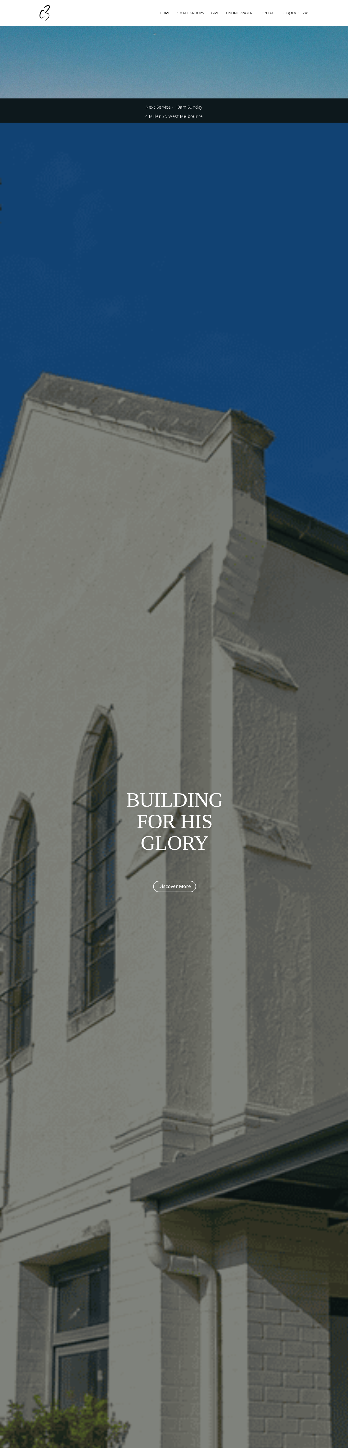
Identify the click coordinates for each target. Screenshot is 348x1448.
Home (165, 12)
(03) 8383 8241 (296, 12)
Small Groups (190, 12)
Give (215, 12)
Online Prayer (239, 12)
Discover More (174, 886)
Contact (267, 12)
